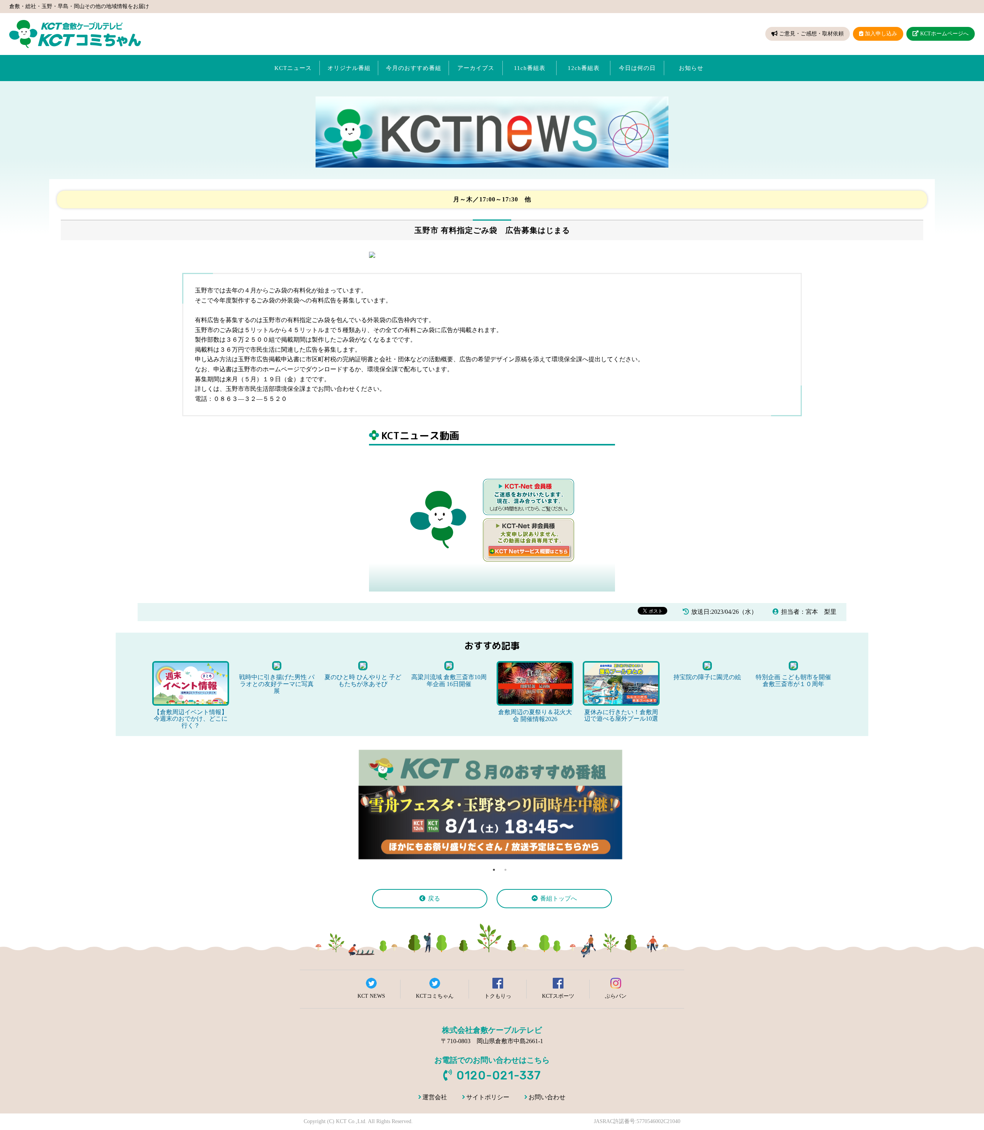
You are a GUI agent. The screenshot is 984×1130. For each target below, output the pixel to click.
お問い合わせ (547, 1097)
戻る (434, 898)
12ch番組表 (584, 68)
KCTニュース (293, 68)
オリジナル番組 (349, 68)
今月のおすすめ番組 (413, 68)
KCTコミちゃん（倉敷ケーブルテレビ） (75, 34)
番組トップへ (558, 898)
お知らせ (691, 68)
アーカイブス (475, 68)
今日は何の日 (637, 68)
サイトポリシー (487, 1097)
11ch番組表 (529, 68)
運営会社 (434, 1097)
